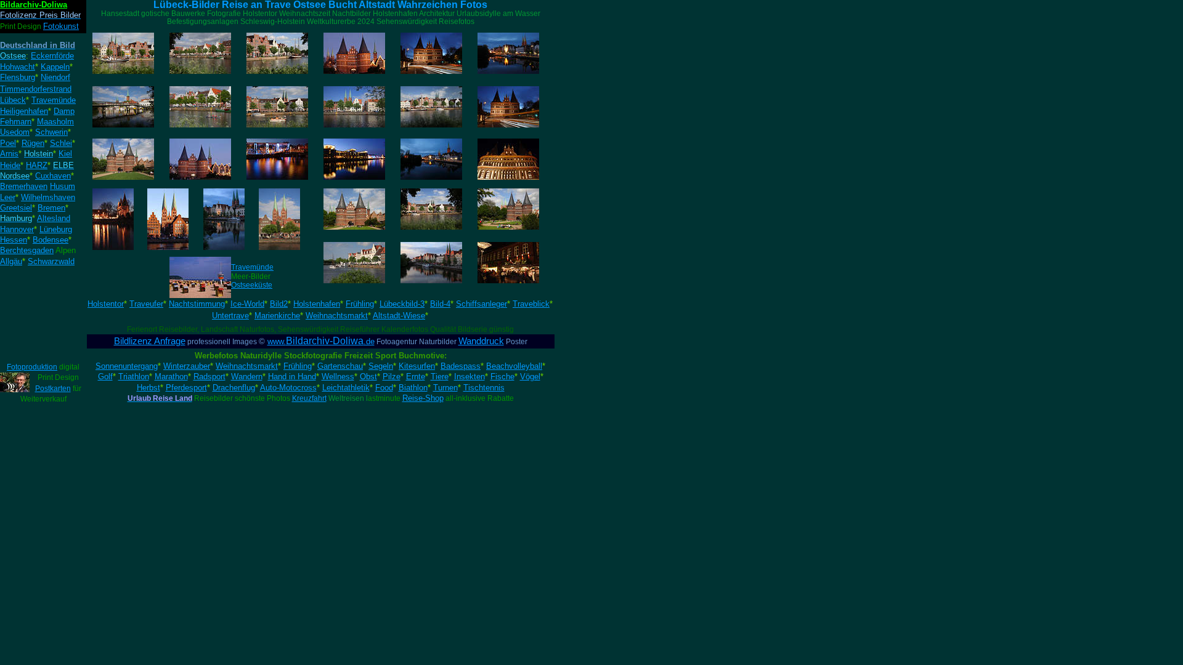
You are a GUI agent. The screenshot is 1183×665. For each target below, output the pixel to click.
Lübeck (13, 100)
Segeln (380, 366)
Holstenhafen (316, 303)
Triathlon (133, 376)
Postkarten (53, 388)
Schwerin (51, 132)
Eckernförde (52, 55)
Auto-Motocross (288, 387)
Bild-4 (440, 303)
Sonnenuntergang (127, 366)
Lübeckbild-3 (402, 303)
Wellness (338, 376)
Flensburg (17, 77)
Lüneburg (55, 229)
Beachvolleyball (514, 366)
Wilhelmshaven (48, 197)
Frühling (360, 303)
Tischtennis (484, 387)
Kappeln (55, 66)
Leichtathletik (346, 387)
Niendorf (55, 77)
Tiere (440, 376)
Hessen (13, 239)
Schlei (61, 143)
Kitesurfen (417, 366)
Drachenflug (234, 387)
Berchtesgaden (27, 250)
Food (384, 387)
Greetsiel (16, 207)
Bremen (51, 207)
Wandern (246, 376)
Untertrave (230, 315)
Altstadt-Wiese (399, 315)
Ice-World (247, 303)
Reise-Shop (423, 398)
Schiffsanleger (481, 303)
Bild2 (279, 303)
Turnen (445, 387)
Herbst (148, 387)
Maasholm (55, 121)
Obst (368, 376)
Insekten (469, 376)
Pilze (391, 376)
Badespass (461, 366)
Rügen (33, 143)
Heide (10, 165)
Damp (64, 111)
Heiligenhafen (24, 111)
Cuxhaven (53, 175)
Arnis (9, 153)
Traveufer (146, 303)
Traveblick (531, 303)
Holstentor (105, 303)
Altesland (53, 218)
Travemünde (252, 267)
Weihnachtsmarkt (337, 315)
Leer (7, 197)
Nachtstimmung (197, 303)
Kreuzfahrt (309, 398)
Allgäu (11, 261)
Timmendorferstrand (35, 89)
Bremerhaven (23, 186)
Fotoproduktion (32, 367)
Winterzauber (186, 366)
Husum (62, 186)
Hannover (17, 229)
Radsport (209, 376)
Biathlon (413, 387)
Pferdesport (186, 387)
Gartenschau (340, 366)
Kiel (65, 153)
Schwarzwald (51, 261)
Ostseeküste (251, 285)
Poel (8, 143)
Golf (105, 376)
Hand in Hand (292, 376)
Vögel (530, 376)
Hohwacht (17, 66)
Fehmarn (15, 121)
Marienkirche (277, 315)
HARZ (36, 165)
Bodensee (50, 239)
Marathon (171, 376)
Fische (502, 376)
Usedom (15, 132)
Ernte (415, 376)
